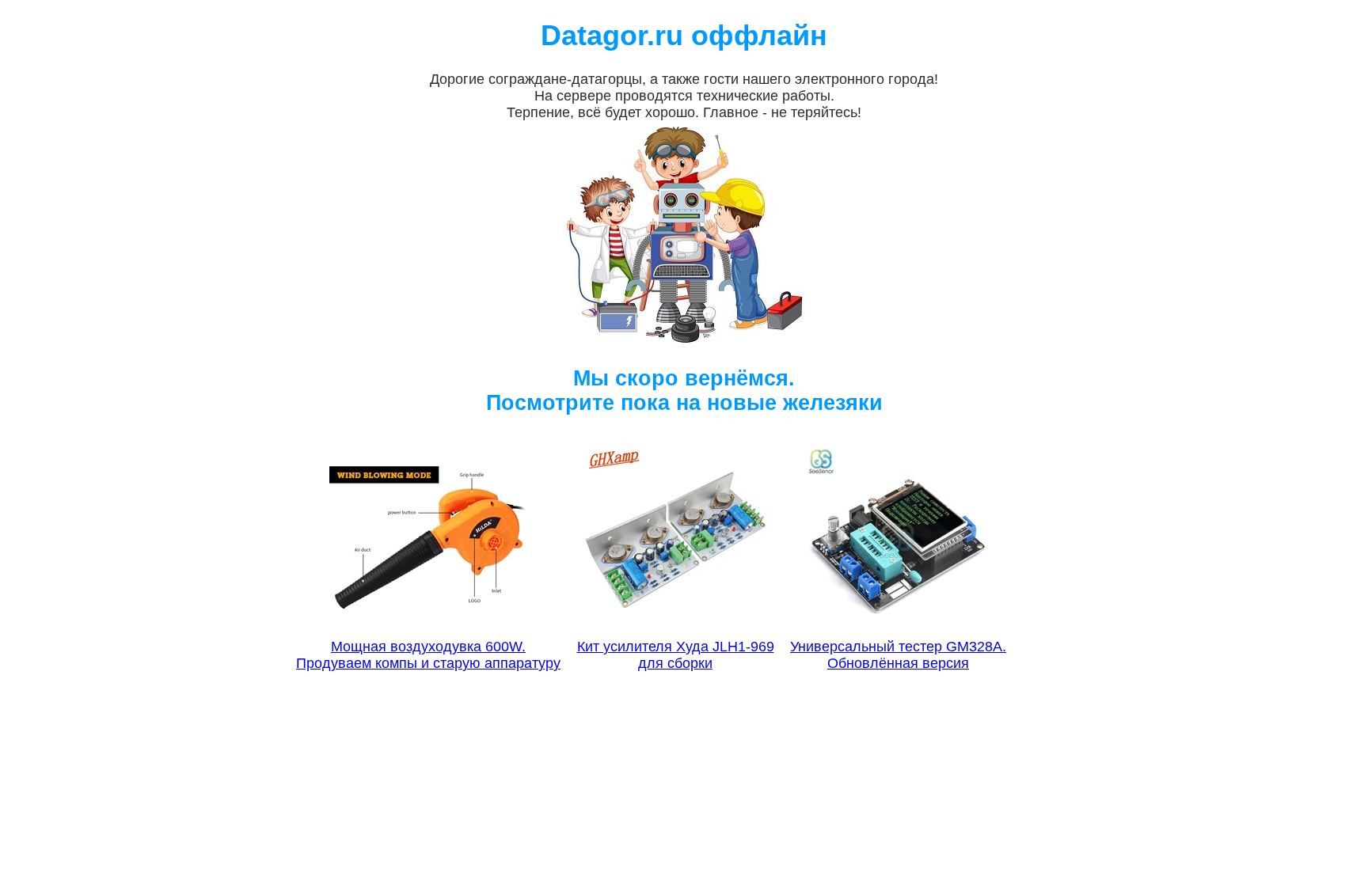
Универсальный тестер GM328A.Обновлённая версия (898, 655)
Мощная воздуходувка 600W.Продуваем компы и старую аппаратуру (428, 655)
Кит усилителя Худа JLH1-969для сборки (675, 655)
